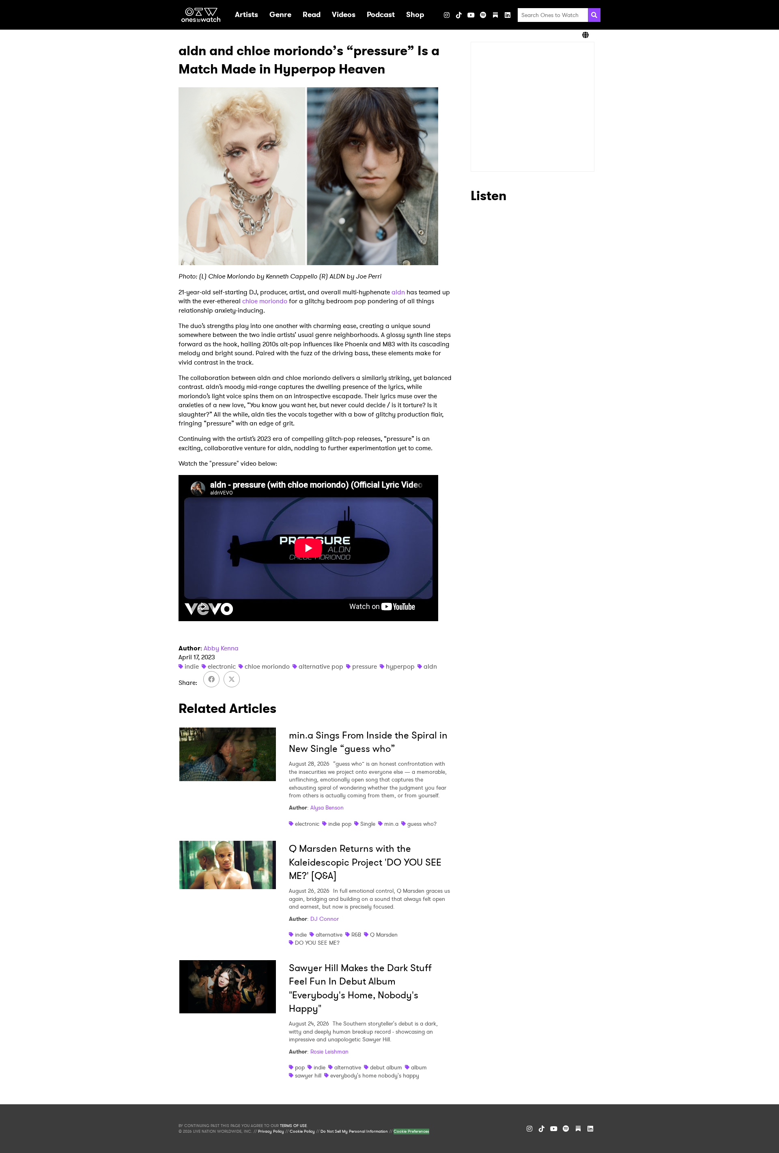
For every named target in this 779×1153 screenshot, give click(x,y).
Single (367, 824)
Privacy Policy (271, 1131)
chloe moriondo (264, 301)
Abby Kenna (221, 648)
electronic (222, 666)
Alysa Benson (327, 807)
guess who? (422, 824)
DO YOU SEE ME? (317, 943)
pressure (364, 666)
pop (300, 1067)
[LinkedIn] (507, 15)
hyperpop (400, 666)
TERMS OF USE (293, 1126)
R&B (356, 935)
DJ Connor (324, 919)
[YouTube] (471, 15)
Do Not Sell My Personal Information (354, 1131)
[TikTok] (459, 15)
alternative (329, 935)
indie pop (339, 824)
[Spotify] (483, 15)
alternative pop (321, 666)
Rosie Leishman (329, 1051)
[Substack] (495, 15)
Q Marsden (384, 935)
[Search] (594, 15)
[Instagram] (447, 15)
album (419, 1067)
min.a (391, 824)
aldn (398, 292)
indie (192, 666)
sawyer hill (308, 1075)
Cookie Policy (302, 1131)
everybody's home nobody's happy (374, 1075)
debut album (386, 1067)
